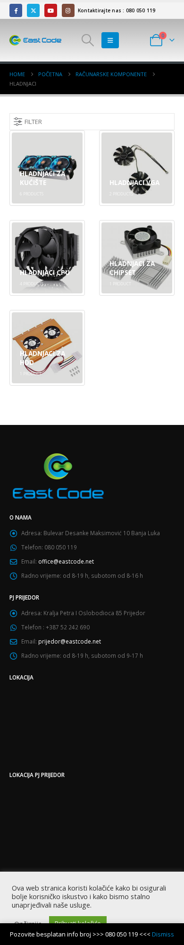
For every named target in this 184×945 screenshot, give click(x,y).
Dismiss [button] (163, 934)
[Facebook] (15, 10)
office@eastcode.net (66, 561)
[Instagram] (68, 10)
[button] (88, 40)
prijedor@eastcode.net (69, 641)
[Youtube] (50, 10)
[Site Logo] (35, 40)
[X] (33, 10)
